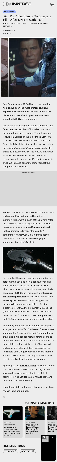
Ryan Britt (11, 30)
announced (16, 129)
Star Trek (26, 451)
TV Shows (9, 451)
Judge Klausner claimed (37, 227)
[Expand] (44, 437)
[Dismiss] (53, 437)
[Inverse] (22, 4)
